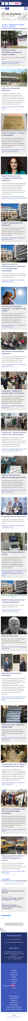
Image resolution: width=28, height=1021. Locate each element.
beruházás (4, 490)
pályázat (14, 238)
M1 (16, 572)
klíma (7, 106)
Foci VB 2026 (11, 3)
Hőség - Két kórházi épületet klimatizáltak (11, 89)
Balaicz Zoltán (6, 570)
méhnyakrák (12, 782)
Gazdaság (14, 979)
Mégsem (7, 924)
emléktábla (5, 698)
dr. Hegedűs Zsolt (6, 196)
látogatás (5, 406)
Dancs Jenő (5, 697)
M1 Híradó (19, 572)
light (15, 325)
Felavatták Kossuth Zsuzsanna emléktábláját (11, 674)
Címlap (14, 970)
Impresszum (14, 1002)
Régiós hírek (14, 975)
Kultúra (14, 981)
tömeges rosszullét (7, 871)
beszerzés (4, 738)
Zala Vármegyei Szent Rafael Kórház (17, 198)
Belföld (14, 977)
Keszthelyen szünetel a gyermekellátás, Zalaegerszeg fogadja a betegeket (11, 52)
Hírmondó (14, 1000)
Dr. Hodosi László (6, 647)
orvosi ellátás (6, 829)
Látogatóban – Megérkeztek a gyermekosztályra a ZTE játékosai (13, 392)
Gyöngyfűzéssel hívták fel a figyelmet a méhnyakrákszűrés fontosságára (14, 765)
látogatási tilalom (13, 609)
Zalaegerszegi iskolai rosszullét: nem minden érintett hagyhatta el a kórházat (13, 858)
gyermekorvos (6, 62)
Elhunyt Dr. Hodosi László (10, 636)
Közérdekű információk (7, 8)
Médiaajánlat (14, 998)
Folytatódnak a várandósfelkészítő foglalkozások (13, 352)
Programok (6, 986)
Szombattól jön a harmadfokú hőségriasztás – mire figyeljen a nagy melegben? (14, 308)
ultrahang (5, 573)
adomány (4, 449)
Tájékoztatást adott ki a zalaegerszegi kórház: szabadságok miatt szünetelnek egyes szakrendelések (13, 267)
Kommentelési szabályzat (14, 1009)
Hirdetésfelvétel (14, 996)
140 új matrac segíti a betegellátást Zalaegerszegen (13, 726)
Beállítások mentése (17, 924)
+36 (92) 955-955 (16, 958)
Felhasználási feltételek (14, 1007)
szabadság (5, 280)
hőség (3, 106)
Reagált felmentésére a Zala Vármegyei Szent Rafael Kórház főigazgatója (12, 178)
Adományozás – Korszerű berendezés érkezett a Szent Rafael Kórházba (14, 433)
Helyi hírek (14, 972)
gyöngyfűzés (5, 782)
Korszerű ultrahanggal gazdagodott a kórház (13, 553)
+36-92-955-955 (16, 939)
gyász (13, 647)
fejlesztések (11, 738)
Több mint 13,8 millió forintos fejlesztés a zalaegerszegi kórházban (14, 476)
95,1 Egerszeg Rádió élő (2, 3)
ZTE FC (8, 407)
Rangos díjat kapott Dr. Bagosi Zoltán (14, 516)
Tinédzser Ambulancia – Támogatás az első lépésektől (13, 134)
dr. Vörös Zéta (6, 149)
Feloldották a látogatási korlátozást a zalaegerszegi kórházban (13, 601)
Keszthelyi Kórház (15, 62)
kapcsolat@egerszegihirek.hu (15, 942)
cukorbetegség (6, 525)
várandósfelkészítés (11, 364)
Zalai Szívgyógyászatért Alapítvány (12, 450)
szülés (3, 364)
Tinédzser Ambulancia (16, 149)
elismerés (13, 525)
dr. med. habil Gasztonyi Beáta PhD (17, 697)
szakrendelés (11, 280)
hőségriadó (10, 325)
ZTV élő (6, 3)
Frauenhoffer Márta (9, 572)
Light (14, 988)
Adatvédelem (14, 1005)
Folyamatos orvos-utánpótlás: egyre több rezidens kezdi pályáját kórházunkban (13, 811)
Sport (14, 983)
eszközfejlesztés (12, 490)
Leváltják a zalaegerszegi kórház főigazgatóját (12, 224)
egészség (4, 325)
